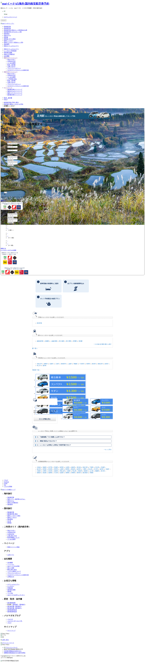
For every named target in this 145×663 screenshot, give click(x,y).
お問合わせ (10, 576)
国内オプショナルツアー (11, 46)
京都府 (39, 471)
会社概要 (6, 56)
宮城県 (56, 467)
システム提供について (14, 571)
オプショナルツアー (11, 49)
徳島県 (39, 472)
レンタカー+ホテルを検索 (8, 250)
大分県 (56, 472)
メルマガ (10, 619)
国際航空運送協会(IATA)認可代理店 (14, 652)
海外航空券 (7, 28)
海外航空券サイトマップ (14, 89)
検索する (3, 200)
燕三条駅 (61, 341)
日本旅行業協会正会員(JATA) (12, 651)
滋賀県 (56, 471)
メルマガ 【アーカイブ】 (14, 621)
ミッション (10, 564)
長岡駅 (75, 341)
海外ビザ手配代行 (9, 54)
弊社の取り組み (12, 569)
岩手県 (50, 467)
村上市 (39, 365)
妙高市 (106, 363)
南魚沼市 (100, 363)
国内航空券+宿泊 (12, 514)
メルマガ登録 (8, 486)
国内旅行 (22, 604)
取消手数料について (13, 537)
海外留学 (6, 44)
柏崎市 (46, 363)
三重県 (84, 469)
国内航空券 (7, 26)
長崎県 (67, 472)
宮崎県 (73, 472)
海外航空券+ (13, 32)
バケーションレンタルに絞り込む (12, 199)
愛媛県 (97, 471)
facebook (6, 482)
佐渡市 (51, 363)
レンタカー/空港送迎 (10, 50)
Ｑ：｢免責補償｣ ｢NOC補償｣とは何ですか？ (51, 437)
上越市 (70, 363)
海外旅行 (15, 604)
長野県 (56, 469)
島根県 (86, 471)
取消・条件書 (11, 65)
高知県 (44, 472)
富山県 (90, 469)
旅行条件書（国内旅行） (14, 608)
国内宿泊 (6, 33)
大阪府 (107, 469)
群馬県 (44, 469)
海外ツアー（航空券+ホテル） (16, 499)
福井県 (101, 469)
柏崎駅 (47, 341)
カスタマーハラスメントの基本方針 (18, 70)
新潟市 (94, 363)
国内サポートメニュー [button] (10, 58)
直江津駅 (68, 341)
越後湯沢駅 (40, 341)
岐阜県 (79, 469)
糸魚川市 (39, 363)
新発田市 (63, 363)
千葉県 (91, 467)
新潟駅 (80, 341)
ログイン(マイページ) (10, 17)
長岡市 (88, 363)
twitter (5, 483)
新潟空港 (39, 323)
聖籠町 (75, 363)
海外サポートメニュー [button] (10, 72)
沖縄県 (91, 472)
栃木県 (39, 469)
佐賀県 (62, 472)
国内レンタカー (8, 40)
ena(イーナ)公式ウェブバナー (16, 595)
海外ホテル (7, 35)
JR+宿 (9, 521)
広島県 (68, 471)
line (5, 485)
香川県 (103, 471)
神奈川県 (85, 467)
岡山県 (74, 471)
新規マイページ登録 (13, 547)
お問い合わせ (11, 66)
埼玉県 (97, 467)
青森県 (44, 467)
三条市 (57, 363)
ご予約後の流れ (12, 79)
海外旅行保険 (8, 52)
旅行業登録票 (11, 602)
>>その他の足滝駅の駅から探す (102, 344)
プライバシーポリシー (14, 68)
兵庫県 (44, 471)
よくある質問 (11, 63)
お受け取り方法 (12, 535)
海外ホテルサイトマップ (14, 91)
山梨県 (62, 469)
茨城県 (103, 467)
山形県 (67, 467)
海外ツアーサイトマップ (14, 93)
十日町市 (81, 363)
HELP (5, 99)
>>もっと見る (107, 449)
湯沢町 (44, 365)
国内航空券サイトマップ (14, 94)
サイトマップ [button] (8, 87)
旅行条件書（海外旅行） (14, 606)
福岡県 (50, 472)
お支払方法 (10, 534)
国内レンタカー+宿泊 (13, 515)
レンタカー (10, 586)
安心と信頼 (10, 568)
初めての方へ (11, 59)
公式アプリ (10, 555)
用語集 (9, 591)
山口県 (91, 471)
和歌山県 (62, 471)
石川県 (96, 469)
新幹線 (6, 37)
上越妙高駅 (54, 341)
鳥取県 (80, 471)
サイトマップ (11, 630)
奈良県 (50, 471)
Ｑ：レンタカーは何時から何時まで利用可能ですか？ (54, 445)
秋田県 (62, 467)
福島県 (73, 467)
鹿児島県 (85, 472)
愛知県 (73, 469)
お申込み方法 (11, 61)
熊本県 (79, 472)
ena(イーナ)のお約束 (13, 566)
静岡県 (67, 469)
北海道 (39, 467)
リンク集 (10, 593)
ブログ (6, 480)
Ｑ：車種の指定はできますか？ (47, 441)
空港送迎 (10, 588)
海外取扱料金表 (12, 610)
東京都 (79, 467)
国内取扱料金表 (12, 611)
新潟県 (50, 469)
